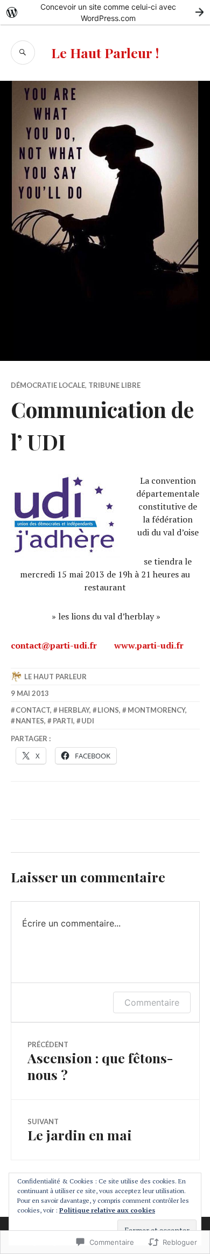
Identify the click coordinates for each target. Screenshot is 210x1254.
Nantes (30, 720)
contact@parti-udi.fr (54, 645)
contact (33, 710)
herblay (74, 710)
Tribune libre (114, 385)
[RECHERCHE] (23, 52)
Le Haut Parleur (55, 676)
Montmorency (156, 710)
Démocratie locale (48, 385)
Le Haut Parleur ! (105, 52)
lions (108, 710)
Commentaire (151, 1002)
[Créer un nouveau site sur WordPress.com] (105, 12)
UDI (87, 720)
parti (63, 720)
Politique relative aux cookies (107, 1210)
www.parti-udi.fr (149, 645)
